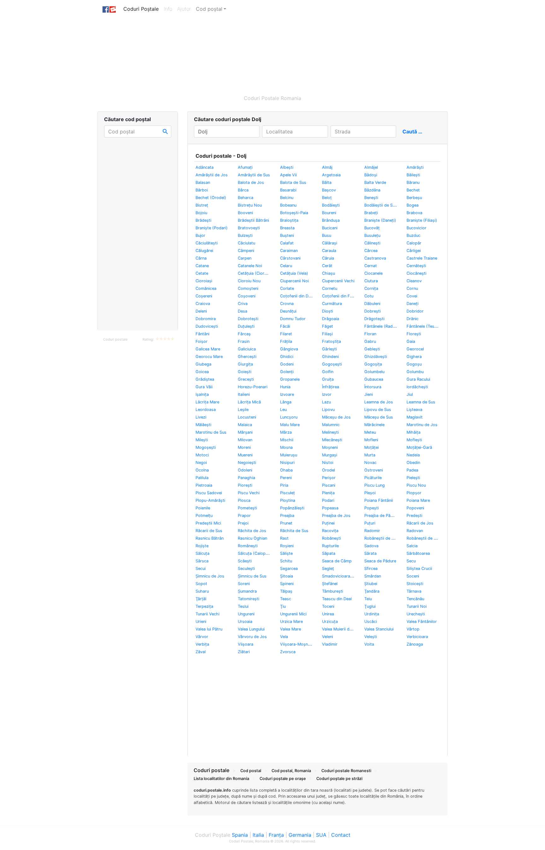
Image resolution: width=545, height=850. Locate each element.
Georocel (415, 349)
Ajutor (184, 9)
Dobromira (206, 318)
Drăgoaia (330, 318)
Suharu (202, 591)
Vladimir (329, 644)
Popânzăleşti (292, 508)
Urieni (201, 621)
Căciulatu (246, 243)
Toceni (328, 606)
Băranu (413, 182)
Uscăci (370, 621)
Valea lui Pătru (209, 629)
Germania (300, 835)
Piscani (328, 485)
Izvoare (287, 394)
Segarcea (289, 568)
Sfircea (371, 568)
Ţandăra (371, 591)
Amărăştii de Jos (212, 175)
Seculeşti (246, 568)
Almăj (327, 167)
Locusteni (247, 417)
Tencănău (415, 598)
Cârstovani (290, 258)
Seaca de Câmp (337, 561)
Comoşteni (248, 288)
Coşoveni (246, 296)
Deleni (201, 311)
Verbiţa (202, 644)
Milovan (245, 439)
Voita (369, 644)
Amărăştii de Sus (254, 175)
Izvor (326, 394)
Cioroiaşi (204, 280)
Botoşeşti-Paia (294, 212)
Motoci (202, 455)
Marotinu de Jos (422, 424)
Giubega (203, 364)
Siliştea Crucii (419, 568)
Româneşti (248, 545)
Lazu (326, 402)
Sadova (371, 545)
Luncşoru (288, 417)
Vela (284, 636)
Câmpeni (246, 250)
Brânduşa (331, 220)
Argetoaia (331, 175)
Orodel (328, 470)
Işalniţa (202, 394)
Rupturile (330, 545)
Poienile (203, 508)
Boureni (329, 212)
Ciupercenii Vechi (338, 280)
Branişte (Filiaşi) (422, 220)
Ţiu (283, 606)
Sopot (201, 583)
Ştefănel (329, 583)
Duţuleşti (246, 326)
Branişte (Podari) (212, 228)
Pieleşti (413, 477)
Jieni (368, 394)
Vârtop (413, 629)
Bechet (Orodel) (211, 197)
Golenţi (287, 371)
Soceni (413, 576)
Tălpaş (286, 591)
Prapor (244, 515)
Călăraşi (329, 243)
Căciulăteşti (207, 243)
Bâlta (326, 182)
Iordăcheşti (417, 386)
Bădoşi (370, 175)
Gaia (411, 341)
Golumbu (415, 371)
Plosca (244, 500)
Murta (369, 455)
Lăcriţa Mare (207, 402)
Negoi (201, 462)
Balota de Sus (293, 182)
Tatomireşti (248, 598)
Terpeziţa (204, 606)
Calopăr (414, 243)
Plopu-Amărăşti (210, 500)
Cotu (368, 296)
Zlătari (244, 651)
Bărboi (202, 190)
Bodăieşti (331, 205)
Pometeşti (247, 508)
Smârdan (372, 576)
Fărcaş (244, 333)
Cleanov (414, 280)
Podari (328, 500)
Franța (276, 835)
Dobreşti (372, 311)
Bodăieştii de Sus (380, 205)
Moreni (244, 447)
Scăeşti (245, 561)
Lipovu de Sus (377, 409)
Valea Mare (290, 629)
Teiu (368, 598)
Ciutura (371, 280)
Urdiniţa (371, 614)
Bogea (413, 205)
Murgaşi (329, 455)
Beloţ (327, 197)
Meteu (370, 432)
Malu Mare (290, 424)
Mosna (286, 447)
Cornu (412, 288)
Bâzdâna (372, 190)
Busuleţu (372, 235)
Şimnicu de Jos (210, 576)
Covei (412, 296)
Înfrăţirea (330, 386)
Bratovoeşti (249, 228)
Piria (284, 485)
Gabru (370, 341)
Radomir (372, 530)
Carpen (244, 258)
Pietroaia (204, 485)
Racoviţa (330, 530)
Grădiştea (205, 379)
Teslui (243, 606)
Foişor (202, 341)
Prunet (286, 523)
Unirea (328, 614)
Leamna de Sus (421, 402)
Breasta (287, 228)
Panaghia (246, 477)
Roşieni (287, 545)
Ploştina (287, 500)
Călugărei (204, 250)
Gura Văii (204, 386)
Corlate (287, 288)
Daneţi (413, 303)
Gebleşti (372, 349)
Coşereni (204, 296)
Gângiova (289, 349)
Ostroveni (373, 470)
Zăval (201, 651)
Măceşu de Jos (336, 417)
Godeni (287, 364)
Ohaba (286, 470)
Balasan (203, 182)
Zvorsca (288, 651)
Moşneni (330, 447)
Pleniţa (328, 492)
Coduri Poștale (142, 9)
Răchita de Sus (294, 530)
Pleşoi (370, 492)
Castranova (375, 258)
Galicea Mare (208, 349)
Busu (326, 235)
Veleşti (370, 636)
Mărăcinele (374, 424)
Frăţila (286, 341)
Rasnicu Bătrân (210, 538)
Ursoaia (245, 621)
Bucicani (329, 228)
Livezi (201, 417)
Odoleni (245, 470)
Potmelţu (204, 515)
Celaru (286, 265)
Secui (201, 568)
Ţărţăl (201, 598)
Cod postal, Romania (291, 770)
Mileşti (202, 439)
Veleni (327, 636)
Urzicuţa (330, 621)
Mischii (286, 439)
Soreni (244, 583)
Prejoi (243, 523)
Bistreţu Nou (250, 205)
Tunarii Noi (417, 606)
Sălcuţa (202, 553)
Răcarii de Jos (420, 523)
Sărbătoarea (418, 553)
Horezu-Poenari (252, 386)
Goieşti (244, 371)
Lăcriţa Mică (249, 402)
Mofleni (371, 439)
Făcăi (285, 326)
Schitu (286, 561)
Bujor (200, 235)
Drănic (413, 318)
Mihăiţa (413, 432)
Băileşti (413, 175)
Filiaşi (327, 333)
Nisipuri (287, 462)
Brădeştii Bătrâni (253, 220)
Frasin (243, 341)
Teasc (285, 598)
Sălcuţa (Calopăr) (254, 553)
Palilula (202, 477)
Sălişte (286, 553)
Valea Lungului (251, 629)
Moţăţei (371, 447)
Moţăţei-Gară (419, 447)
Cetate (202, 273)
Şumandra (247, 591)
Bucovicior (416, 228)
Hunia (285, 386)
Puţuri (369, 523)
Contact (340, 835)
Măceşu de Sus (378, 417)
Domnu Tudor (293, 318)
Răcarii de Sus (209, 530)
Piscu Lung (374, 485)
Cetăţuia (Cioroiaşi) (256, 273)
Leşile (243, 409)
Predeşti (414, 515)
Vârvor (202, 636)
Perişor (329, 477)
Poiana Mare (418, 500)
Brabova (414, 212)
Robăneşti (331, 538)
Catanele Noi (250, 265)
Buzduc (413, 235)
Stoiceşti (415, 583)
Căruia (328, 258)
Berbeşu (414, 197)
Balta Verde (375, 182)
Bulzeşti (245, 235)
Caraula (329, 250)
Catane (202, 265)
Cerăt (327, 265)
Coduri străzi (339, 778)
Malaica (245, 424)
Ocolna (202, 470)
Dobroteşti (248, 318)
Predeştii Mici (208, 523)
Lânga (285, 402)
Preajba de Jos (336, 515)
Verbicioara (417, 636)
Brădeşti (203, 220)
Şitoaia (286, 576)
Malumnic (331, 424)
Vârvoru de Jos (252, 636)
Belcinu (286, 197)
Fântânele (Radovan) (383, 326)
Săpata (328, 553)
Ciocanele (373, 273)
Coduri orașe (283, 778)
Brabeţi (371, 212)
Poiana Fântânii (378, 500)
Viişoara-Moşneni (296, 644)
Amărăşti (415, 167)
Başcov (329, 190)
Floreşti (414, 333)
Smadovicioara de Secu (344, 576)
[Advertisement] (242, 53)
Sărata (370, 553)
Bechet (413, 190)
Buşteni (287, 235)
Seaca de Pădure (380, 561)
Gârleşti (329, 349)
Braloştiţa (289, 220)
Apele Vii (288, 175)
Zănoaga (415, 644)
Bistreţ (202, 205)
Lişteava (414, 409)
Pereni (286, 477)
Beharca (245, 197)
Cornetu (329, 288)
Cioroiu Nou (249, 280)
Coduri (346, 770)
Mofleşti (414, 439)
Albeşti (286, 167)
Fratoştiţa (331, 341)
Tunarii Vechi (208, 614)
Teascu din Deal (337, 598)
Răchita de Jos (252, 530)
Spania (240, 835)
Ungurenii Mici (293, 614)
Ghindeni (330, 356)
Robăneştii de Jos (381, 538)
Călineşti (372, 243)
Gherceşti (247, 356)
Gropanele (290, 379)
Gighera (414, 356)
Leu (283, 409)
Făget (327, 326)
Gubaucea (373, 379)
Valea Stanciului (379, 629)
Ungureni (246, 614)
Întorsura (372, 386)
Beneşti (371, 197)
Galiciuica (247, 349)
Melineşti (330, 432)
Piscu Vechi (249, 492)
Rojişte (202, 545)
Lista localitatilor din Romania (221, 778)
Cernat (370, 265)
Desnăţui (288, 311)
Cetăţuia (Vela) (294, 273)
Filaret (286, 333)
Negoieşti (247, 462)
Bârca (243, 190)
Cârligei (414, 250)
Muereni (245, 455)
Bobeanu (288, 205)
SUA (321, 835)
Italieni (244, 394)
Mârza (286, 432)
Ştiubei (370, 583)
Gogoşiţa (373, 364)
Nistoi (327, 462)
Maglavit (415, 417)
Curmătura (332, 303)
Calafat (287, 243)
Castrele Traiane (422, 258)
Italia (258, 835)
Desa (242, 311)
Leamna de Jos (378, 402)
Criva (243, 303)
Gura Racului (418, 379)
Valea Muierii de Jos (341, 629)
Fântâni (202, 333)
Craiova (203, 303)
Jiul (410, 394)
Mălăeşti (203, 424)
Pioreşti (245, 485)
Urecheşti (416, 614)
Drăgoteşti (374, 318)
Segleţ (328, 568)
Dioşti (327, 311)
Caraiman (289, 250)
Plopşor (414, 492)
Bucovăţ (372, 228)
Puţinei (328, 523)
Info (169, 9)
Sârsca (202, 561)
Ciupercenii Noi (294, 280)
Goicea (202, 371)
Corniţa (371, 288)
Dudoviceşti (207, 326)
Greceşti (246, 379)
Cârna (201, 258)
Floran (370, 333)
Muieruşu (288, 455)
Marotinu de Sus (211, 432)
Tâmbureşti (332, 591)
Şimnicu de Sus (252, 576)
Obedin (413, 462)
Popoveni (415, 508)
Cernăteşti (416, 265)
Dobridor (415, 311)
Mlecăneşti (332, 439)
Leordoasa (206, 409)
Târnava (414, 591)
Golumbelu (374, 371)
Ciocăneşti (416, 273)
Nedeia (413, 455)
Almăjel (371, 167)
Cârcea (371, 250)
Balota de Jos (251, 182)
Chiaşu (328, 273)
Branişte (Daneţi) (380, 220)
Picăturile (373, 477)
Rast (284, 538)
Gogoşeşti (332, 364)
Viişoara (245, 644)
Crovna (287, 303)
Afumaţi (245, 167)
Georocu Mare (209, 356)
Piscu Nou (416, 485)
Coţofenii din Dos (296, 296)
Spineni (287, 583)
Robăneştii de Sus (424, 538)
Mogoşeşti (206, 447)
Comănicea (206, 288)
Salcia (412, 545)
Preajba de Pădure (381, 515)
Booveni (245, 212)
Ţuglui (370, 606)
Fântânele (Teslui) (423, 326)
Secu (411, 561)
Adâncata (205, 167)
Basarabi (288, 190)
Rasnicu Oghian (252, 538)
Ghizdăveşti (375, 356)
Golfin (327, 371)
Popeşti (371, 508)
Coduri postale (115, 339)
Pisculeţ (287, 492)
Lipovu (328, 409)
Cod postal (250, 770)
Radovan (415, 530)
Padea (412, 470)
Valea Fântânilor (422, 621)
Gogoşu (414, 364)
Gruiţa (328, 379)
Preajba (287, 515)
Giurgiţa (245, 364)
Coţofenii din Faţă (339, 296)
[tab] (317, 799)
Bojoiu (201, 212)
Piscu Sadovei (209, 492)
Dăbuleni (372, 303)
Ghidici (286, 356)
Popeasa (330, 508)
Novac (370, 462)
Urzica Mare (291, 621)
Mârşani (245, 432)
